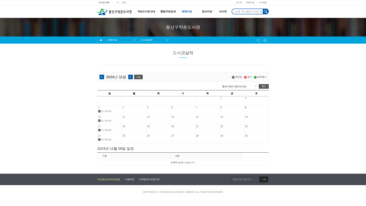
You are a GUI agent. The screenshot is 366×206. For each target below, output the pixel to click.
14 (197, 117)
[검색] (265, 11)
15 (221, 117)
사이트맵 (263, 2)
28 (197, 136)
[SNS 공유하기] (258, 40)
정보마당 (207, 11)
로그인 (239, 2)
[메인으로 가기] (101, 40)
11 (124, 117)
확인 (264, 86)
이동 (124, 2)
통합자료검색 (168, 11)
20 (173, 126)
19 (148, 126)
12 (148, 117)
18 (124, 126)
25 (124, 136)
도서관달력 (146, 40)
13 (173, 117)
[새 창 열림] (265, 40)
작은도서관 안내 (146, 11)
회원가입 (250, 2)
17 (99, 126)
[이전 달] (102, 77)
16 (246, 117)
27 (173, 136)
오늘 (138, 77)
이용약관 (129, 179)
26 (148, 136)
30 (246, 136)
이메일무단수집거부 (149, 179)
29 (221, 136)
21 (197, 126)
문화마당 (187, 11)
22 (221, 126)
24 (99, 136)
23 (246, 126)
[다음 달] (130, 77)
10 (99, 117)
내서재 (223, 11)
